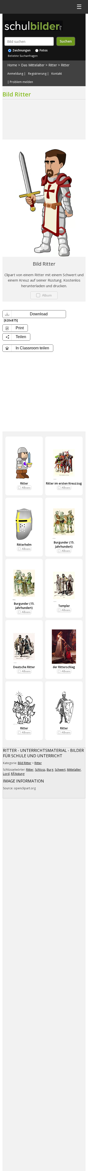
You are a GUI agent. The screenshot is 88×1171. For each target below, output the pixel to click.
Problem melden (21, 82)
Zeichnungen (21, 50)
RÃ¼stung (17, 774)
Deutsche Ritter (24, 667)
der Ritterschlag (64, 667)
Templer (64, 606)
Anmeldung (15, 73)
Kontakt (56, 73)
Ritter (52, 65)
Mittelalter (74, 770)
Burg (50, 770)
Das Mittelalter (32, 65)
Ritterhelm (24, 545)
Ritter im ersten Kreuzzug (64, 483)
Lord (6, 774)
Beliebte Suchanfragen (23, 56)
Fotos (43, 50)
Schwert (60, 770)
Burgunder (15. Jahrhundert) (64, 544)
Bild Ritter (24, 763)
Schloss (40, 770)
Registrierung (37, 73)
